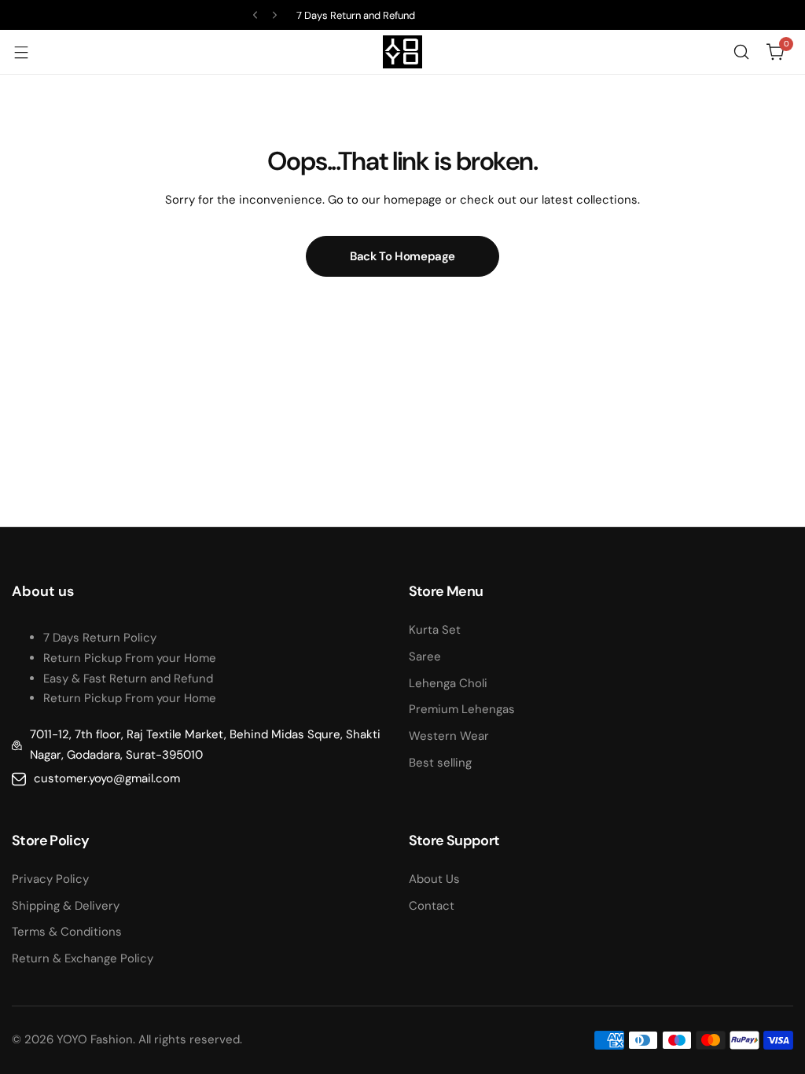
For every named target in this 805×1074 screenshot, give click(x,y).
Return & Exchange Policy (82, 958)
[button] (255, 15)
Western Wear (449, 736)
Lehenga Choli (448, 683)
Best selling (440, 763)
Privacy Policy (50, 879)
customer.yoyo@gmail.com (107, 778)
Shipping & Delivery (65, 906)
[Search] (741, 52)
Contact (431, 906)
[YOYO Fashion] (402, 51)
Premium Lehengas (462, 709)
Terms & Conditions (67, 932)
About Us (434, 879)
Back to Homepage (402, 256)
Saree (425, 656)
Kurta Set (435, 630)
